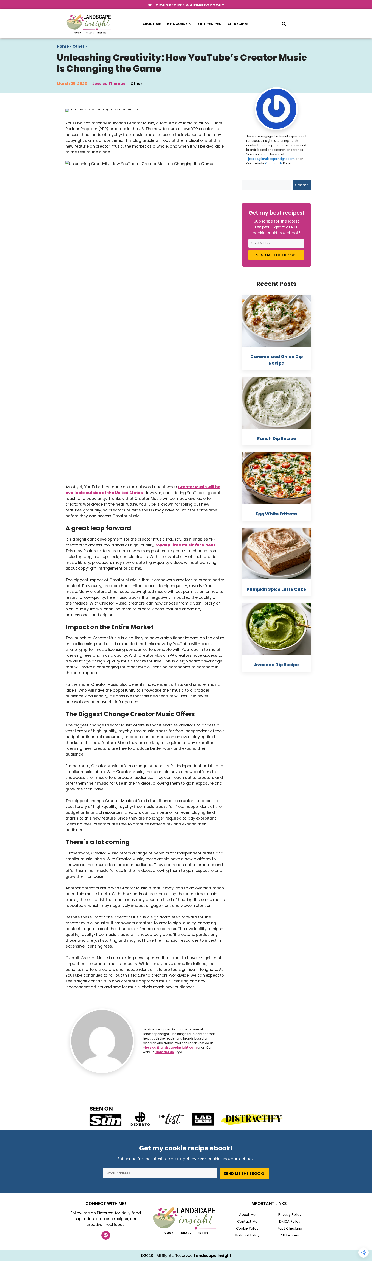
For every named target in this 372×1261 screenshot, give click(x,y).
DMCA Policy (289, 1221)
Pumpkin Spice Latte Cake (276, 589)
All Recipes (237, 23)
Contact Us (164, 1052)
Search (302, 185)
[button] (179, 24)
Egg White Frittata (276, 514)
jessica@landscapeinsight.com (171, 1047)
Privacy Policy (289, 1214)
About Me (151, 23)
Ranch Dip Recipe (276, 438)
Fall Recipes (209, 23)
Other (78, 46)
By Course (177, 23)
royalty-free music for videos (185, 545)
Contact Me (247, 1221)
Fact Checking (289, 1228)
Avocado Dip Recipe (276, 665)
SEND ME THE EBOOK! (276, 255)
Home (63, 46)
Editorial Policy (247, 1235)
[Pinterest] (105, 1235)
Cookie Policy (247, 1228)
